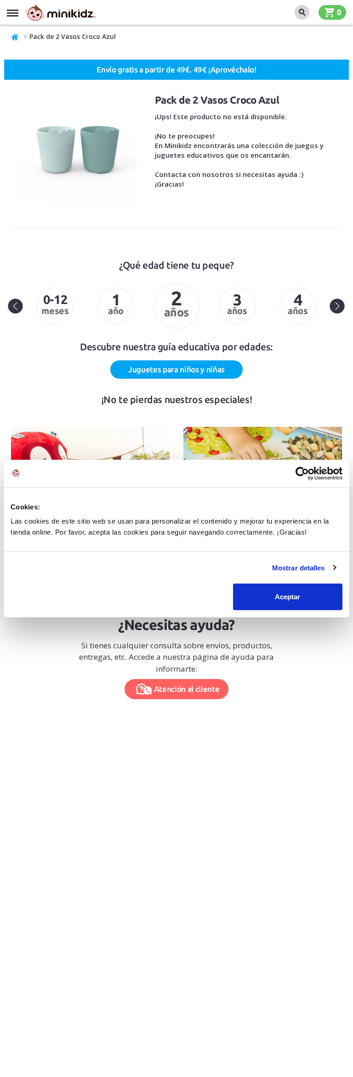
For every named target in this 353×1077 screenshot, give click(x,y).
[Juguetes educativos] (60, 12)
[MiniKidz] (15, 37)
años (176, 303)
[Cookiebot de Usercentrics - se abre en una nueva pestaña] (302, 473)
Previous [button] (15, 306)
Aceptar (287, 597)
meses (54, 304)
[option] (55, 305)
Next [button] (337, 306)
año (116, 303)
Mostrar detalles (298, 567)
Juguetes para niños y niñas (176, 369)
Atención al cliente (187, 689)
